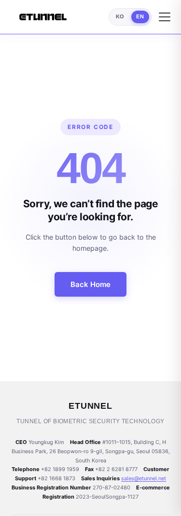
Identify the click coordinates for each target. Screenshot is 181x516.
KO (120, 16)
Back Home (90, 284)
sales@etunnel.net (143, 478)
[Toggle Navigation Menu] (164, 17)
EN (140, 16)
